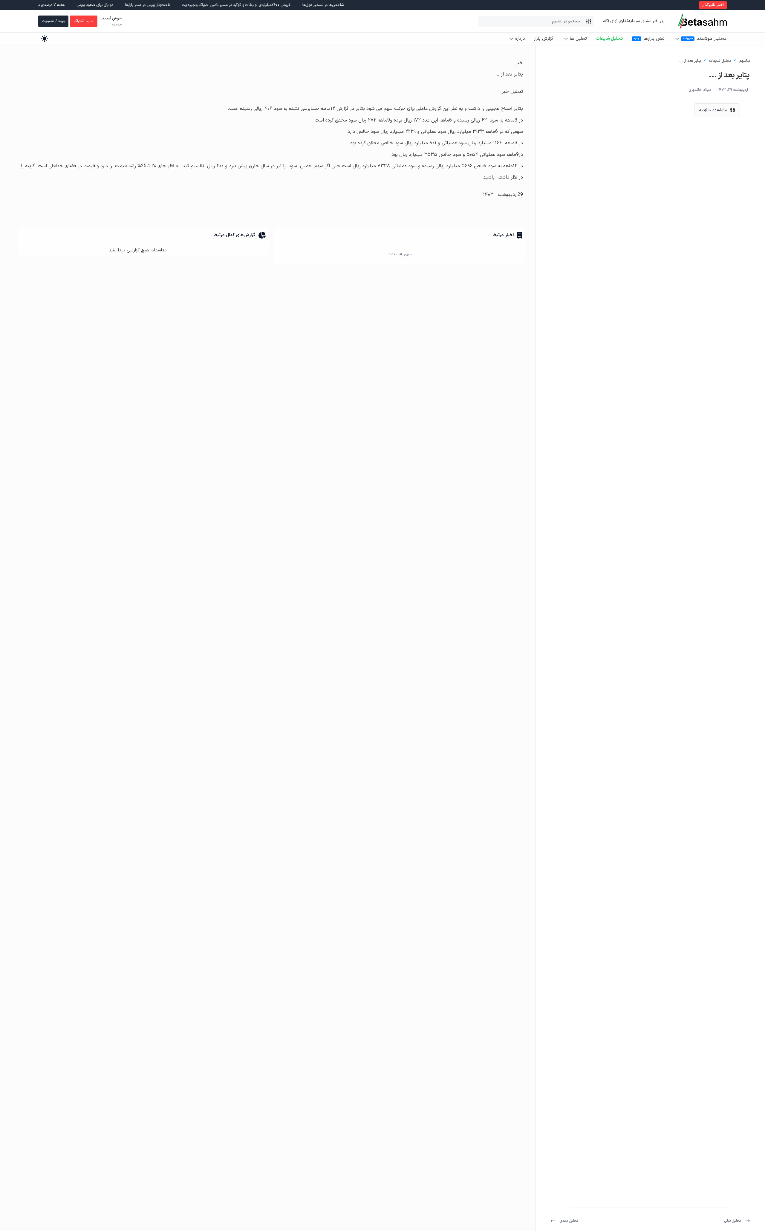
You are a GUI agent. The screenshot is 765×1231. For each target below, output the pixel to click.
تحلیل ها (578, 38)
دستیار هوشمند (711, 38)
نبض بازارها (654, 38)
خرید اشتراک (84, 21)
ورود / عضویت (53, 21)
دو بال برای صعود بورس (131, 5)
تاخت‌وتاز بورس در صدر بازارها (184, 5)
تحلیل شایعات (609, 38)
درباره (520, 38)
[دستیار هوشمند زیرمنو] (677, 39)
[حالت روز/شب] (44, 38)
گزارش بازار (543, 38)
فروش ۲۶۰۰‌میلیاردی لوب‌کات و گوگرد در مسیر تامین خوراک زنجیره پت (273, 5)
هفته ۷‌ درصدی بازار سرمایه (80, 5)
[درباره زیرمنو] (511, 39)
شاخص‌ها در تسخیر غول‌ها (359, 5)
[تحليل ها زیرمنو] (566, 39)
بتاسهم (744, 61)
